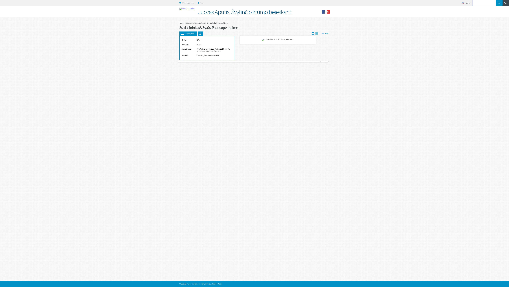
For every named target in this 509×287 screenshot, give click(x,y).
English (468, 3)
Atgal (326, 33)
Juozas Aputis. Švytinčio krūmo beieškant (211, 23)
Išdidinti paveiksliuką (200, 33)
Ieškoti (499, 3)
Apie (201, 3)
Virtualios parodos (188, 3)
